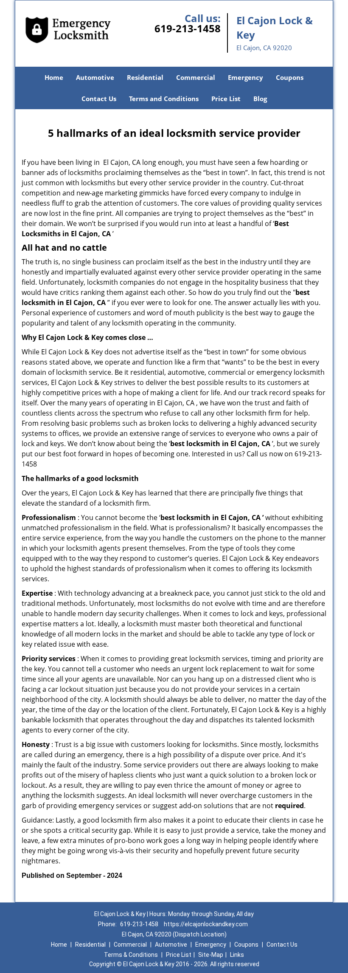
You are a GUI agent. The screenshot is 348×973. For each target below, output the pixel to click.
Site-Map (210, 954)
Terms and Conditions (164, 98)
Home (54, 77)
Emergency (245, 77)
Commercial (195, 77)
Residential (145, 77)
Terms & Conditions (131, 954)
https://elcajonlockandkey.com (206, 924)
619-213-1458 (187, 28)
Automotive (95, 77)
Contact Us (98, 98)
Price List (226, 98)
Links (237, 954)
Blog (260, 98)
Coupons (289, 77)
